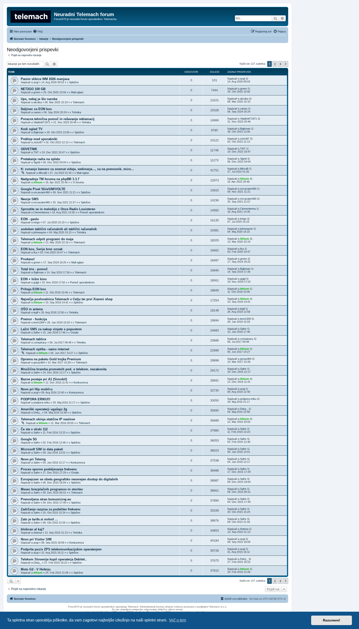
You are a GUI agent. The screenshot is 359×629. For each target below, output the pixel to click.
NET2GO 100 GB (33, 89)
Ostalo (74, 332)
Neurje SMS (30, 199)
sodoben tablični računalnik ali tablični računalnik (59, 229)
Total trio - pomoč (34, 269)
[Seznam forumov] (31, 16)
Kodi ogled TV (31, 129)
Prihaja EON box (33, 289)
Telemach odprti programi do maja (47, 239)
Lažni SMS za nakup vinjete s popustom (51, 329)
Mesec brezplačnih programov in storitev (52, 489)
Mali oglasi (77, 92)
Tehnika (76, 112)
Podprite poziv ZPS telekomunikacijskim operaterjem (61, 549)
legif (35, 312)
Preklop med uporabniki (39, 139)
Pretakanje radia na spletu (40, 159)
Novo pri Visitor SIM (36, 539)
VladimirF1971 (41, 122)
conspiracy (40, 342)
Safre (36, 332)
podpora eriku (41, 402)
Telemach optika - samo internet (45, 349)
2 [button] (275, 64)
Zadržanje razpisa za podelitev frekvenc (51, 509)
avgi (35, 82)
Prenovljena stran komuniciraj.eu (46, 499)
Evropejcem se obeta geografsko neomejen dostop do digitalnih (69, 479)
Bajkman (38, 132)
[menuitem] (38, 31)
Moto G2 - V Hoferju (36, 569)
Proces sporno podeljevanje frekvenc (49, 469)
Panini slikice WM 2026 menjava (45, 79)
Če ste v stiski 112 (34, 429)
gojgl (36, 282)
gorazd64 (39, 362)
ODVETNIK (29, 149)
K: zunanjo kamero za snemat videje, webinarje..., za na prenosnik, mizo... (77, 169)
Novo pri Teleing (33, 459)
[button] (285, 64)
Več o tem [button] (177, 620)
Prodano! (28, 259)
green (36, 92)
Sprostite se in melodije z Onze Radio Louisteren (58, 209)
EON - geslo (30, 219)
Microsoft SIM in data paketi (42, 449)
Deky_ (37, 412)
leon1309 (38, 322)
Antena (37, 532)
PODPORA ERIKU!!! (35, 399)
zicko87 (38, 142)
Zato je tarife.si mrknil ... (39, 519)
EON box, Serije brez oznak (42, 249)
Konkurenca (81, 382)
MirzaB (43, 172)
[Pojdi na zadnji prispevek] (247, 78)
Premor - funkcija (34, 319)
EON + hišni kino (34, 279)
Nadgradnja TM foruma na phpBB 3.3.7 (50, 179)
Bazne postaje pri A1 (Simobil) (44, 379)
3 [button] (280, 64)
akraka (37, 102)
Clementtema (41, 212)
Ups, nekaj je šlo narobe (39, 99)
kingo (36, 222)
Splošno (74, 82)
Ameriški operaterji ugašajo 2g (44, 409)
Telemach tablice (33, 339)
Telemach (78, 102)
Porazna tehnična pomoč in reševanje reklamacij (58, 119)
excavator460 (41, 192)
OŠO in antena (32, 309)
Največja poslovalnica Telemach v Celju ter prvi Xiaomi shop (67, 299)
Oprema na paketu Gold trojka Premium (51, 359)
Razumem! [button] (331, 620)
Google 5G (29, 439)
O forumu (78, 182)
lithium (37, 182)
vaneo (37, 112)
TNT (36, 152)
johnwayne (39, 232)
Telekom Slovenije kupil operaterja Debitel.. (54, 559)
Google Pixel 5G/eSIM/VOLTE (43, 189)
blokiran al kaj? (32, 529)
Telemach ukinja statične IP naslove (48, 419)
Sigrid (36, 162)
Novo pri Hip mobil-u (37, 389)
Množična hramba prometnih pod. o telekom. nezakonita (63, 369)
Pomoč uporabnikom (92, 212)
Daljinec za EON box (36, 109)
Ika (35, 252)
